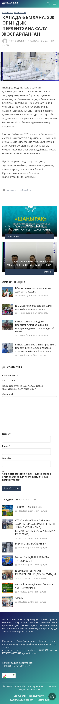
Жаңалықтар (20, 12)
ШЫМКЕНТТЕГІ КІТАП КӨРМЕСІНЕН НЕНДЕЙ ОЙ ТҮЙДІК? (35, 572)
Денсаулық (7, 12)
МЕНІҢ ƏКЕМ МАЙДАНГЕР (30, 543)
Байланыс (43, 699)
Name (6, 433)
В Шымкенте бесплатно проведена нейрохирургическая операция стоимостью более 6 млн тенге (35, 348)
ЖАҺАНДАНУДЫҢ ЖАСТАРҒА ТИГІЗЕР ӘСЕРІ (32, 559)
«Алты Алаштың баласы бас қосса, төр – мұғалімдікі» (34, 586)
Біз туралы (20, 695)
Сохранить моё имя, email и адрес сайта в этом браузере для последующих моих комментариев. (26, 476)
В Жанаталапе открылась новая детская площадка (33, 290)
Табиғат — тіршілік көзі (28, 507)
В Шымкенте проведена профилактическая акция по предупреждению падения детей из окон (34, 326)
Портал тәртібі (36, 695)
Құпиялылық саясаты (22, 699)
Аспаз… (19, 597)
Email (6, 446)
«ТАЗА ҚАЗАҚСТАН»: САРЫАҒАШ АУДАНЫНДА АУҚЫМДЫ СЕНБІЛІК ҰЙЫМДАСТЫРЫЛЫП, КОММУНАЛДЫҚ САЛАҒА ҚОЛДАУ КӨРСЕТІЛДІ (35, 527)
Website (6, 458)
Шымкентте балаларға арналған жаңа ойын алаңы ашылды (33, 307)
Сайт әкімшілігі (17, 41)
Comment (7, 394)
